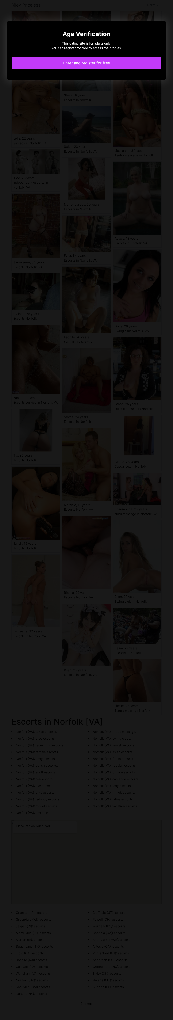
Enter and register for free (86, 63)
